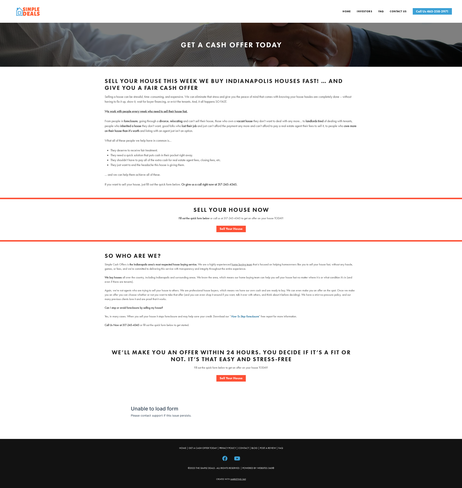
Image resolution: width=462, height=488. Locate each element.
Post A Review (268, 448)
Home (347, 11)
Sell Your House (231, 229)
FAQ (381, 11)
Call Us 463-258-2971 (432, 11)
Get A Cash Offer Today (203, 448)
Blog (254, 448)
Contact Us (398, 11)
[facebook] (225, 458)
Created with (231, 479)
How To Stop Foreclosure (245, 316)
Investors (364, 11)
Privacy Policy (227, 448)
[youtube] (237, 458)
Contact (243, 448)
